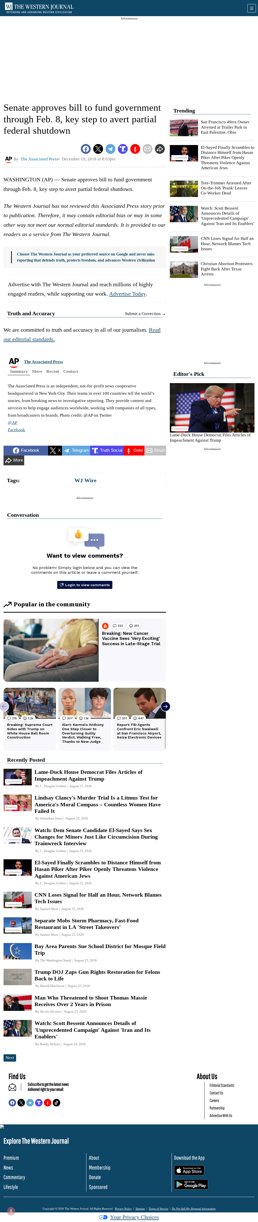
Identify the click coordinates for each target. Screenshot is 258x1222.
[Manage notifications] (11, 1211)
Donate (95, 1177)
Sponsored (98, 1187)
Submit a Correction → (145, 313)
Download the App (189, 1157)
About (94, 1157)
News (8, 1167)
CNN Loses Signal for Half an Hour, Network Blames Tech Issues (227, 243)
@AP (12, 422)
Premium (11, 1157)
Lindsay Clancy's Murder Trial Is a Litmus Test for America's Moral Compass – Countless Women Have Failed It (98, 804)
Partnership (217, 1107)
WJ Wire (85, 480)
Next (10, 1057)
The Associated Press (43, 361)
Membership (100, 1167)
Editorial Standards (222, 1085)
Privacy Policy (123, 1208)
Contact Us (216, 1092)
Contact (70, 371)
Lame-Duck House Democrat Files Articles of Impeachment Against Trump (210, 437)
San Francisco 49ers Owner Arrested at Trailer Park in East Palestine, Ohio (225, 127)
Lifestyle (11, 1187)
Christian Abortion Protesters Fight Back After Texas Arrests (227, 268)
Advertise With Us (221, 1115)
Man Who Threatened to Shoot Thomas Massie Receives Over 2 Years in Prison (91, 1000)
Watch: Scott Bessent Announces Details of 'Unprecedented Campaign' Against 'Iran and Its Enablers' (227, 216)
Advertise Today (127, 294)
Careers (214, 1100)
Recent (52, 371)
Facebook (16, 430)
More (37, 371)
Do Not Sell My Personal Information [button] (194, 1208)
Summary (19, 371)
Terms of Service (158, 1208)
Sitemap (140, 1208)
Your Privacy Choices (134, 1217)
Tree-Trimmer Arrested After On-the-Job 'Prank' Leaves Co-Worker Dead (226, 188)
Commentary (14, 1177)
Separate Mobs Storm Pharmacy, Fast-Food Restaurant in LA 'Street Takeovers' (87, 923)
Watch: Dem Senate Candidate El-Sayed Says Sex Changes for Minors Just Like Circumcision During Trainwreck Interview (96, 837)
